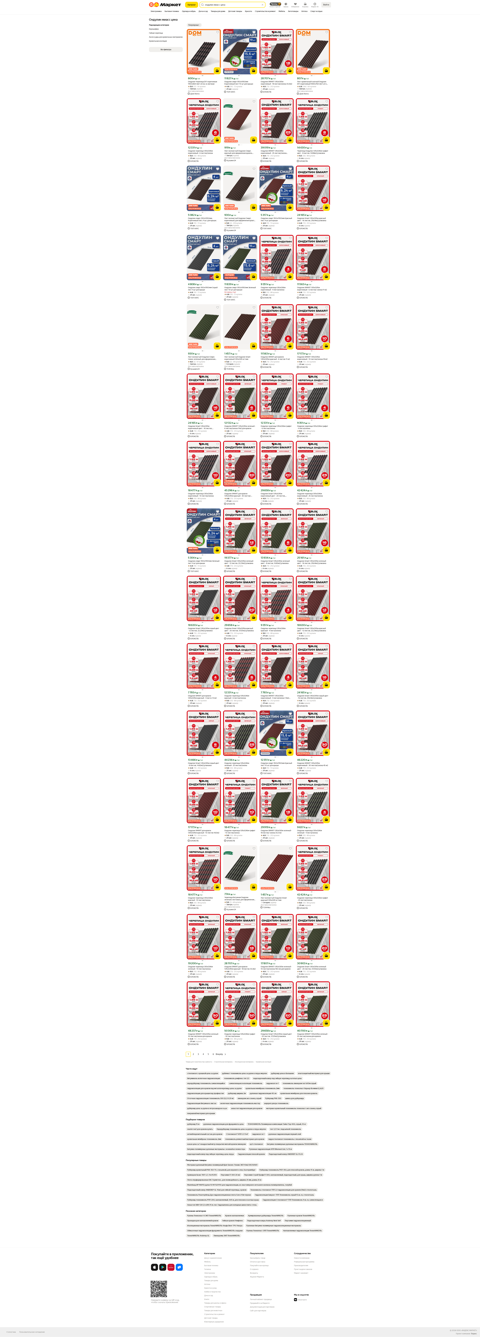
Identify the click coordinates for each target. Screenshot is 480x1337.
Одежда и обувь (211, 1277)
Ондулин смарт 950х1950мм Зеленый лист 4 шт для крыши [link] (203, 562)
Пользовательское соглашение (32, 1332)
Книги (206, 1299)
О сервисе (254, 1269)
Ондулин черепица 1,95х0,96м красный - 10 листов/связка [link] (200, 899)
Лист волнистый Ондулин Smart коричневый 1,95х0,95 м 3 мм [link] (237, 358)
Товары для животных (213, 1311)
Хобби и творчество (212, 1292)
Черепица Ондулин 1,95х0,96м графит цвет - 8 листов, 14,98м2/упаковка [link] (312, 152)
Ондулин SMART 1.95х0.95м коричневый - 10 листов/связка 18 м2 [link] (312, 358)
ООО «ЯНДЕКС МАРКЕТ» (467, 1330)
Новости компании (301, 1258)
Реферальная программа (304, 1262)
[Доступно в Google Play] (162, 1270)
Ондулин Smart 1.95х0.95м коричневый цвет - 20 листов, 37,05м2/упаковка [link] (273, 495)
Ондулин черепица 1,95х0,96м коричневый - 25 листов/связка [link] (310, 495)
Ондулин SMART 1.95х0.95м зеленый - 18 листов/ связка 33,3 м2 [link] (276, 832)
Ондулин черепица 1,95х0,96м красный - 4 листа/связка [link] (273, 629)
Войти (326, 5)
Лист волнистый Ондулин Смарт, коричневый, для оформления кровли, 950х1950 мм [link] (240, 219)
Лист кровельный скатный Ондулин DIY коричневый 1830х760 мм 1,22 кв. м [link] (312, 83)
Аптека (207, 1284)
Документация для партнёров (262, 1307)
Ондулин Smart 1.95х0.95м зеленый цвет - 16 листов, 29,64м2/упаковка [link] (311, 562)
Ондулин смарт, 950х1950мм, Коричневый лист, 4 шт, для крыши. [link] (202, 219)
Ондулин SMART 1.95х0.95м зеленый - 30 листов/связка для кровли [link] (203, 1035)
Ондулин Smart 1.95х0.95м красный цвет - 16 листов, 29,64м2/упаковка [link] (311, 219)
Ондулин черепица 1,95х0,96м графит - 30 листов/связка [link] (239, 1035)
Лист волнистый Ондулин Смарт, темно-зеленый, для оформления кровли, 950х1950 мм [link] (201, 358)
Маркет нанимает (301, 1273)
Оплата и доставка (257, 1262)
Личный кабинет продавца (261, 1299)
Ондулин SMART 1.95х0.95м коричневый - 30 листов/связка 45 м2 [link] (312, 764)
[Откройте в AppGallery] (171, 1270)
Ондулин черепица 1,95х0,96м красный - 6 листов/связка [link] (236, 697)
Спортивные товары (212, 1307)
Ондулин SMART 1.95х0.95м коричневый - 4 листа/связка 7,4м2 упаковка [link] (275, 697)
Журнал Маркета (257, 1277)
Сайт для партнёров (258, 1311)
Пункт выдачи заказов (303, 1269)
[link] (203, 1073)
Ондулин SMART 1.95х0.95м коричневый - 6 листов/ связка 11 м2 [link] (312, 288)
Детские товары (211, 1318)
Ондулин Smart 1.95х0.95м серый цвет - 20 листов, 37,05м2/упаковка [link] (276, 1035)
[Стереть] (263, 4)
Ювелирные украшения (214, 1322)
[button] (194, 25)
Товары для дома (211, 1281)
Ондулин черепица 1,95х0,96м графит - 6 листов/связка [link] (276, 427)
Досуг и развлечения (213, 1258)
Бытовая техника (211, 1265)
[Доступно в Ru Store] (179, 1270)
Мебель (207, 1262)
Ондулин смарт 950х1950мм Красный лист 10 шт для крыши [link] (276, 764)
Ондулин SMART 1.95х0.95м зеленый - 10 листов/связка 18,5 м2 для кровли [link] (276, 968)
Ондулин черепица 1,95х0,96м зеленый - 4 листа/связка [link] (309, 832)
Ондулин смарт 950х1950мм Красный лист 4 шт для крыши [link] (276, 219)
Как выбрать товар (257, 1258)
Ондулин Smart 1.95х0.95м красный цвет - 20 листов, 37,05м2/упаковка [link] (239, 629)
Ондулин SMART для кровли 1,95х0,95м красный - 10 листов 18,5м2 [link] (203, 832)
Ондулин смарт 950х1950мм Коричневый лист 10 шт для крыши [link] (238, 83)
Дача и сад (208, 1295)
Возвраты (254, 1273)
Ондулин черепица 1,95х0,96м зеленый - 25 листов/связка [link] (236, 764)
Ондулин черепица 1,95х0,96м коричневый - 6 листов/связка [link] (200, 152)
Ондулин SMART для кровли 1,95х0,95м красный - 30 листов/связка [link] (237, 495)
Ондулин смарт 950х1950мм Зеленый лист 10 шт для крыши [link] (240, 288)
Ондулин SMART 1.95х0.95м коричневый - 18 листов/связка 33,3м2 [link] (276, 83)
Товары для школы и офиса (215, 1303)
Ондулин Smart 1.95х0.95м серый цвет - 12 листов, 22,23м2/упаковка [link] (203, 629)
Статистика (11, 1332)
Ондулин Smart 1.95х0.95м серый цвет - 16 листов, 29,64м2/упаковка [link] (312, 697)
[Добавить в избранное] (217, 32)
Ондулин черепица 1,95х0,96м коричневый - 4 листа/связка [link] (273, 288)
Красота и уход (210, 1288)
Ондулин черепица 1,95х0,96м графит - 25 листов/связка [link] (312, 899)
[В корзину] (217, 70)
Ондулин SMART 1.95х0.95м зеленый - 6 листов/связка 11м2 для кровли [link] (240, 427)
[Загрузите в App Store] (154, 1270)
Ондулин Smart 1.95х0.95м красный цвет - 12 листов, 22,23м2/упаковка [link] (311, 629)
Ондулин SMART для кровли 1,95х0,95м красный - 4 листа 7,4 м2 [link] (202, 697)
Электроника (209, 1273)
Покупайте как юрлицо (259, 1265)
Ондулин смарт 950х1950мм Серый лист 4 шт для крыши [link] (203, 288)
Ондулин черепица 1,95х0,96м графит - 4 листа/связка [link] (312, 427)
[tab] (156, 11)
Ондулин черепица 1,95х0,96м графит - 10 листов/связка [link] (239, 832)
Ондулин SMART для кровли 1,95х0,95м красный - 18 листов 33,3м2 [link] (240, 968)
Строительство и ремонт (214, 1314)
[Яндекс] (474, 1334)
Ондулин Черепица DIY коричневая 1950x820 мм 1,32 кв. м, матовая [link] (202, 83)
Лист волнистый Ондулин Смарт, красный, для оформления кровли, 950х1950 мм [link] (238, 152)
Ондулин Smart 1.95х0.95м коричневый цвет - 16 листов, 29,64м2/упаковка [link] (200, 427)
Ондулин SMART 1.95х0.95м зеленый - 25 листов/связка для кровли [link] (312, 1035)
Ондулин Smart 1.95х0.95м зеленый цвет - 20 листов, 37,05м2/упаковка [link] (311, 968)
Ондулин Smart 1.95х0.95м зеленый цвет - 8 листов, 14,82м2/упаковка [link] (275, 562)
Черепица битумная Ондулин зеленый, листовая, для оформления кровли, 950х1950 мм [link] (239, 898)
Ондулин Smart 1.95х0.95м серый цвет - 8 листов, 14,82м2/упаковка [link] (203, 764)
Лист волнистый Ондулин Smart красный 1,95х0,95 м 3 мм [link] (274, 899)
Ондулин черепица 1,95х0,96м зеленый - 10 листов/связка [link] (200, 968)
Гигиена (207, 1269)
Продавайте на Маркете (260, 1303)
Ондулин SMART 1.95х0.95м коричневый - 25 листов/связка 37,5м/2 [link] (273, 152)
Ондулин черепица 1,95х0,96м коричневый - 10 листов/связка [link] (201, 495)
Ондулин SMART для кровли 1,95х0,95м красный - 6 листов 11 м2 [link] (275, 358)
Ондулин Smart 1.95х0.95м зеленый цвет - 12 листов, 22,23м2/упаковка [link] (238, 562)
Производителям (301, 1265)
